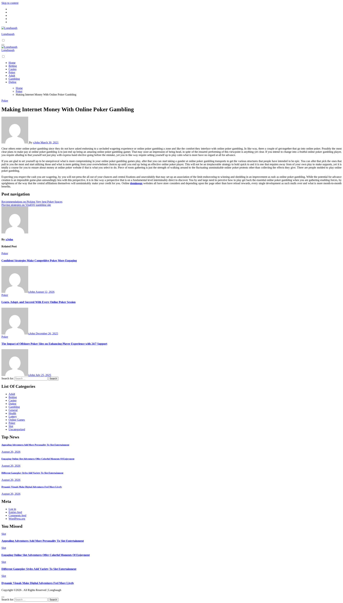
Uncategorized (17, 429)
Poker (12, 72)
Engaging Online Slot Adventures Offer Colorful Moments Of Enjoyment (37, 458)
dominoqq (136, 183)
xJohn (37, 142)
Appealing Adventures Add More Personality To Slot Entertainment (35, 444)
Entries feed (15, 512)
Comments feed (17, 515)
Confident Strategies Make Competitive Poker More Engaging (39, 260)
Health (12, 413)
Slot (11, 426)
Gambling (14, 78)
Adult (12, 75)
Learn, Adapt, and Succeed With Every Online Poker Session (38, 302)
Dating (12, 82)
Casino (12, 69)
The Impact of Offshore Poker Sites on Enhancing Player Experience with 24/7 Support (54, 343)
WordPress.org (17, 518)
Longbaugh (7, 34)
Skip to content (9, 2)
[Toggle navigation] (2, 44)
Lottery (13, 416)
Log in (12, 509)
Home (12, 62)
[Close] (2, 597)
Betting (13, 65)
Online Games (17, 419)
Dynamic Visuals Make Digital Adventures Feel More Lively (31, 486)
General (13, 410)
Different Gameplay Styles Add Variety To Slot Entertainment (32, 473)
